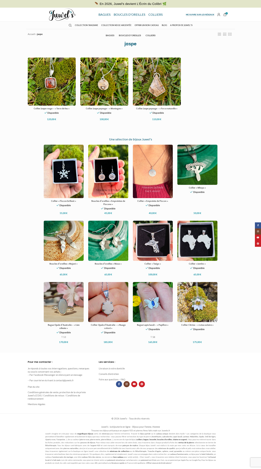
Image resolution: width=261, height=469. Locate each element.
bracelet (152, 439)
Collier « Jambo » (197, 263)
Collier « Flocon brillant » (63, 201)
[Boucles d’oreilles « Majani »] (64, 241)
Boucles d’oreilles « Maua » (108, 263)
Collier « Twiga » (152, 263)
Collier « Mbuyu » (197, 187)
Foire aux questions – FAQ (112, 379)
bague (146, 439)
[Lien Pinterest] (142, 384)
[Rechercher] (70, 25)
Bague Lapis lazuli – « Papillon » (153, 325)
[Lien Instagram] (127, 384)
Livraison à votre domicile (112, 368)
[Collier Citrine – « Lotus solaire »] (197, 302)
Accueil (31, 34)
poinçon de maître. (130, 445)
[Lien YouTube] (134, 384)
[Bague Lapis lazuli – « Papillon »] (153, 302)
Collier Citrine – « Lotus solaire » (197, 325)
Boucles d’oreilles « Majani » (64, 263)
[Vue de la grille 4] (230, 34)
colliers (139, 439)
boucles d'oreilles (164, 439)
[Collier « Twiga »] (153, 241)
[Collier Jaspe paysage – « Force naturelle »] (157, 82)
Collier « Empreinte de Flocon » (152, 201)
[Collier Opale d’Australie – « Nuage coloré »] (108, 302)
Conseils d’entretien (109, 374)
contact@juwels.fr (64, 380)
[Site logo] (62, 14)
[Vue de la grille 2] (219, 34)
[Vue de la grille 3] (224, 34)
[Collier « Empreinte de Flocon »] (153, 171)
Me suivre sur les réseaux (200, 15)
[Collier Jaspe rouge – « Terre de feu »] (52, 82)
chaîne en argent (180, 439)
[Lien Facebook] (119, 384)
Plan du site (33, 386)
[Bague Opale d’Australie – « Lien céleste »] (64, 302)
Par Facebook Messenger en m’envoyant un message (55, 374)
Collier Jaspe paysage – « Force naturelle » (157, 108)
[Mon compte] (219, 14)
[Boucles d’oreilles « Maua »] (108, 241)
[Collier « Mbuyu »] (197, 165)
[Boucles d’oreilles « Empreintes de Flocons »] (108, 171)
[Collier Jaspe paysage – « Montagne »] (104, 82)
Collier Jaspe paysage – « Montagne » (104, 108)
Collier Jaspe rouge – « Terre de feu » (52, 108)
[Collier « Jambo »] (197, 241)
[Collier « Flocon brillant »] (64, 171)
